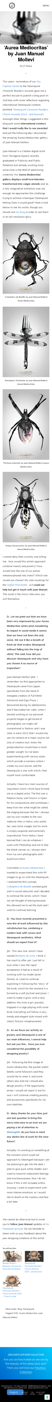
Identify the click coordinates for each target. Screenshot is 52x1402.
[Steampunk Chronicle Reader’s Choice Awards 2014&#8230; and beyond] (34, 1256)
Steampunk (28, 1309)
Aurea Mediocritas (28, 1313)
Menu (46, 5)
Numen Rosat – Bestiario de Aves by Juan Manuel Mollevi (12, 1266)
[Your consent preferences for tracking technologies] (47, 1397)
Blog (19, 1309)
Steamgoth (13, 1132)
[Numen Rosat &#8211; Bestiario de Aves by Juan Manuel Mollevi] (12, 1256)
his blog (20, 212)
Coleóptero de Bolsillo (19, 886)
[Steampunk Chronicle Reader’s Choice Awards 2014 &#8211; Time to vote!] (12, 1281)
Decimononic (12, 5)
